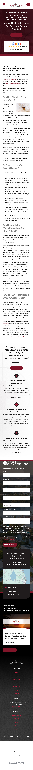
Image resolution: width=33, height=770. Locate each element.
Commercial (16, 683)
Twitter (16, 722)
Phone (5, 487)
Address (5, 502)
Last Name (6, 479)
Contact (16, 694)
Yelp (16, 726)
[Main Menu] (4, 4)
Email (4, 494)
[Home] (16, 4)
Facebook (16, 729)
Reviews (16, 690)
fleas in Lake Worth (10, 79)
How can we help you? (9, 517)
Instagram (16, 719)
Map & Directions (16, 707)
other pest (6, 323)
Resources (16, 686)
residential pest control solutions (16, 337)
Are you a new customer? (10, 509)
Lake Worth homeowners (13, 84)
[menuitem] (16, 752)
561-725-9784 (16, 564)
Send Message (10, 544)
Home (16, 672)
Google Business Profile (16, 715)
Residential (16, 679)
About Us (16, 676)
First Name (6, 472)
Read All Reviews (16, 49)
